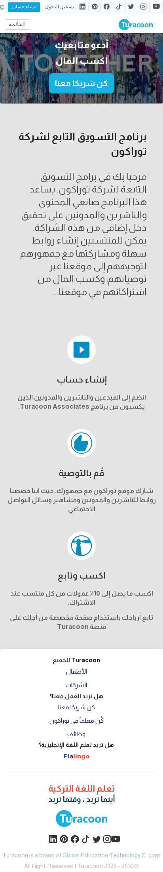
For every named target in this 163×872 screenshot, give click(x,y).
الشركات (76, 685)
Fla (76, 756)
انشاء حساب (23, 7)
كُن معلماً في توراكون (76, 720)
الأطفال (76, 671)
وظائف (76, 734)
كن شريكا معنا (81, 83)
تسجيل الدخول (59, 7)
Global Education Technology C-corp (112, 855)
